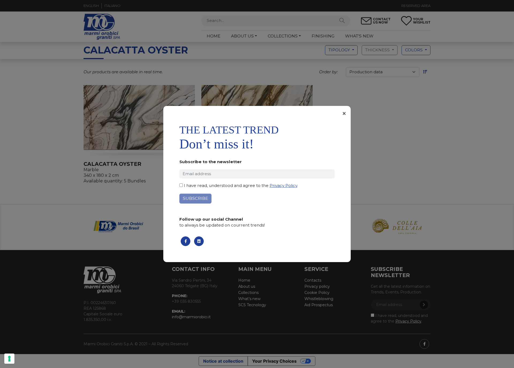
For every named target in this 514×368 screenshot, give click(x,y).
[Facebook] (185, 241)
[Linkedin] (199, 241)
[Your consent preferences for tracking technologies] (9, 359)
